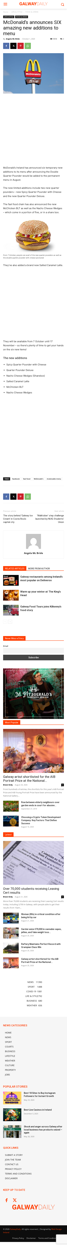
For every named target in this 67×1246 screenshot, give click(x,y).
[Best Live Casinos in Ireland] (12, 1114)
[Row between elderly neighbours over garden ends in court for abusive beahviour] (11, 806)
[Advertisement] (33, 131)
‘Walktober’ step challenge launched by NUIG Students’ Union (49, 518)
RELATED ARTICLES (14, 568)
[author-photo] (33, 548)
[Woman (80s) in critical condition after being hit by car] (11, 918)
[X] (13, 46)
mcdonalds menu (54, 479)
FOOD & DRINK (31, 12)
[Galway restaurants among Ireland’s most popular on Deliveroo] (11, 580)
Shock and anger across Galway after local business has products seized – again (43, 1129)
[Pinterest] (20, 46)
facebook (16, 479)
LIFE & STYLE (16, 12)
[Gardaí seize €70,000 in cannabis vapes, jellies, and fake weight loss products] (11, 933)
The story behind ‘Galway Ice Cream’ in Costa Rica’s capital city (18, 518)
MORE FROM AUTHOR (39, 568)
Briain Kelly (8, 785)
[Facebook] (6, 46)
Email (5, 646)
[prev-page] (5, 622)
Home (5, 12)
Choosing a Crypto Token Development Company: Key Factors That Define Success (41, 820)
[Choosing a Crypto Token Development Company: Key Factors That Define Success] (11, 821)
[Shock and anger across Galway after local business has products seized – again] (12, 1131)
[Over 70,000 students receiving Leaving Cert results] (33, 863)
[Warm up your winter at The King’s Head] (11, 595)
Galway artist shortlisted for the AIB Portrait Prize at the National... (29, 779)
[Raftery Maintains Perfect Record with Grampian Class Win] (11, 948)
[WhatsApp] (28, 46)
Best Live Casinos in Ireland (38, 1110)
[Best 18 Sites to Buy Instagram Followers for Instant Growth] (12, 1098)
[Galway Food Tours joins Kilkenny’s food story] (11, 610)
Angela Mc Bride (13, 39)
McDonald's (38, 479)
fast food (26, 479)
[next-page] (10, 622)
